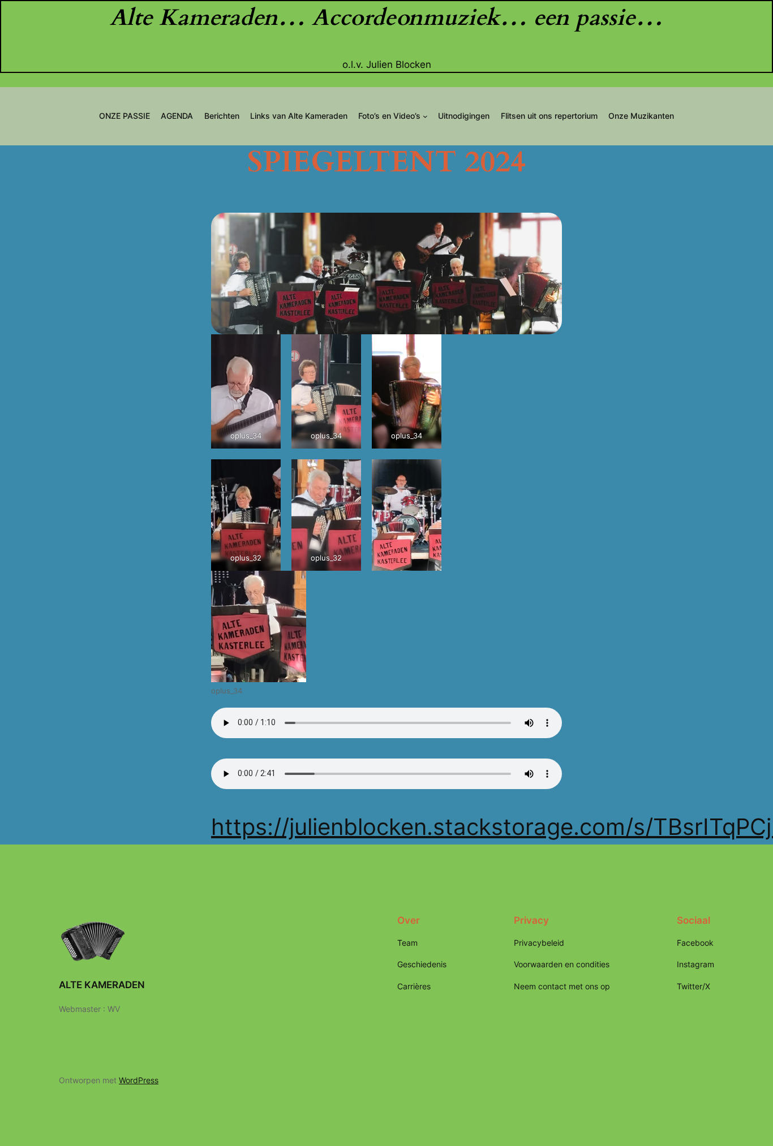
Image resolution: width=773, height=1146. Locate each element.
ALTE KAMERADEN (102, 984)
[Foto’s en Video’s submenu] (425, 116)
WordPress (138, 1080)
